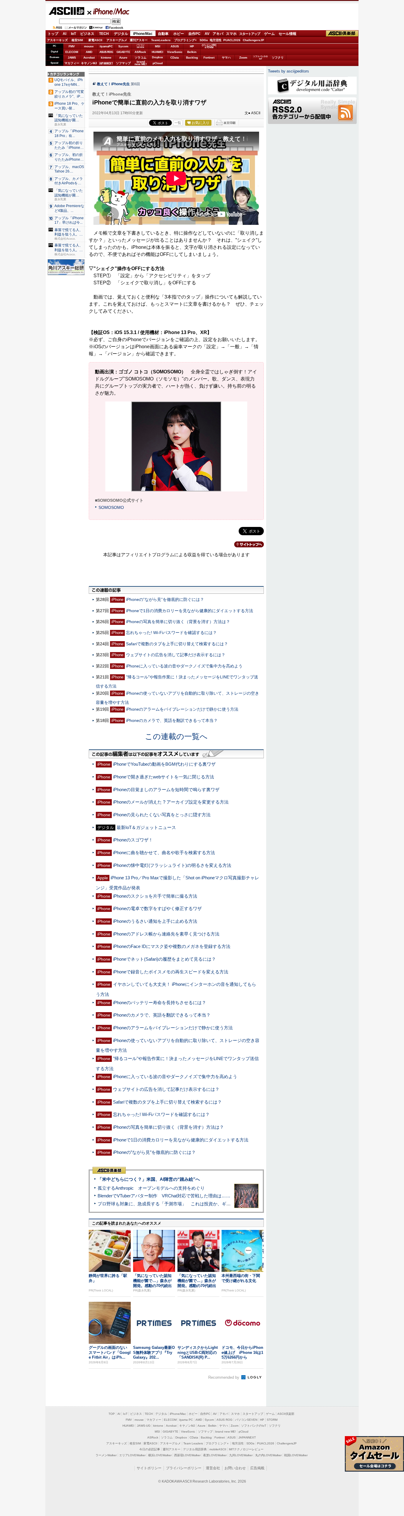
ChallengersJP (253, 40)
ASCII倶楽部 (342, 33)
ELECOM (71, 52)
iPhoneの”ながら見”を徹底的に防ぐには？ (165, 599)
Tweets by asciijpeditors (288, 71)
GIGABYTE (123, 52)
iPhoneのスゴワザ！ (133, 839)
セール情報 (287, 34)
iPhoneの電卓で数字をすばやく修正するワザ (157, 908)
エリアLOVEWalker (132, 1455)
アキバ (218, 34)
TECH (104, 34)
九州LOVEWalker (241, 1455)
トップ (53, 34)
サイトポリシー (149, 1468)
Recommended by (224, 1377)
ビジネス (87, 34)
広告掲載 (257, 1468)
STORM (272, 1419)
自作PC (194, 34)
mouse (89, 46)
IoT (73, 34)
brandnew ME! (141, 63)
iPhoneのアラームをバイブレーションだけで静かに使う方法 (182, 709)
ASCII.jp (66, 11)
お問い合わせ (235, 1468)
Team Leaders (193, 1443)
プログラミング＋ (217, 1443)
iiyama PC (186, 1419)
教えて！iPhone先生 (113, 84)
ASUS (175, 46)
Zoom (243, 57)
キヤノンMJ (89, 63)
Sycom (123, 46)
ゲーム (269, 34)
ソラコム (140, 57)
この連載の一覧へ (176, 736)
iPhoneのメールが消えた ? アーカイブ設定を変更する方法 (171, 801)
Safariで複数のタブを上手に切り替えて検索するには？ (177, 643)
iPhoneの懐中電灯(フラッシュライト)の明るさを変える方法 (172, 865)
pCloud (158, 63)
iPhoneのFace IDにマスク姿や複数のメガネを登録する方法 (171, 946)
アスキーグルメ (116, 40)
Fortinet (208, 57)
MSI (157, 46)
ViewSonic (174, 52)
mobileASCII (217, 1449)
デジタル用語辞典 (195, 1449)
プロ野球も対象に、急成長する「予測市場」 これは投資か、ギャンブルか (173, 1203)
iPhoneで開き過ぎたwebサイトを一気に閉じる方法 (163, 776)
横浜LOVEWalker (160, 1455)
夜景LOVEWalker (215, 1455)
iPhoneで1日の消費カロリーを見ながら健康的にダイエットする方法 (189, 610)
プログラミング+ (185, 40)
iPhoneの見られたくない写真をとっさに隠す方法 (162, 814)
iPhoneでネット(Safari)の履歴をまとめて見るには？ (164, 959)
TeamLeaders (161, 40)
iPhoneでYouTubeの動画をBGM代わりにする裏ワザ (164, 764)
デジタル (121, 34)
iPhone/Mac (108, 11)
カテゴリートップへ (245, 544)
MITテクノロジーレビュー (246, 1449)
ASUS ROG (106, 52)
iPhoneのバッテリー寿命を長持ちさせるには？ (159, 1002)
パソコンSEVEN (140, 46)
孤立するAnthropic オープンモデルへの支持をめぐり (151, 1188)
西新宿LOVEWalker (187, 1455)
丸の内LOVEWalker (268, 1455)
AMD (89, 52)
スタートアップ (249, 34)
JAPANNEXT (106, 63)
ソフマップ (123, 63)
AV (207, 34)
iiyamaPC (106, 46)
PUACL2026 (231, 40)
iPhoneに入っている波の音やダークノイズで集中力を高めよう (184, 666)
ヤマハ (226, 57)
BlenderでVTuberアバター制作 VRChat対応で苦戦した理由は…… (164, 1195)
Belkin (191, 52)
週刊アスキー (139, 40)
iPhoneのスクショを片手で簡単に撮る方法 (155, 896)
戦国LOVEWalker (296, 1455)
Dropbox (157, 57)
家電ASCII (95, 40)
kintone (106, 57)
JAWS (72, 57)
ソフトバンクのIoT (260, 57)
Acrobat (89, 57)
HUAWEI (157, 52)
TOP (112, 1413)
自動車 (163, 34)
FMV (72, 46)
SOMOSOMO (111, 507)
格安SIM (77, 40)
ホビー (178, 34)
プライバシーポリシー (183, 1468)
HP (192, 46)
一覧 (177, 123)
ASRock (140, 52)
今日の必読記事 (149, 1449)
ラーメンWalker (106, 1455)
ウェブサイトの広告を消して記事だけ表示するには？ (175, 654)
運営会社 (213, 1468)
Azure (123, 57)
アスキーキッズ (57, 40)
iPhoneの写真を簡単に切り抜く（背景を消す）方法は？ (178, 621)
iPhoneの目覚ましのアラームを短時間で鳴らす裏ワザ (166, 789)
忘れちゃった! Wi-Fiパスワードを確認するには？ (171, 632)
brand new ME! (225, 1431)
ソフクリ (278, 57)
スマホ (231, 34)
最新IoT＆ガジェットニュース (146, 827)
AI (64, 34)
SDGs (204, 40)
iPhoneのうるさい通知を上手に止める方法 (155, 921)
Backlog (192, 57)
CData (174, 57)
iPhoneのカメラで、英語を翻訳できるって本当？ (172, 720)
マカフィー (71, 63)
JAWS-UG (144, 1425)
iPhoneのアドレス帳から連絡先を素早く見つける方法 (166, 933)
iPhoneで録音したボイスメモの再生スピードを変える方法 (170, 971)
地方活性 (216, 40)
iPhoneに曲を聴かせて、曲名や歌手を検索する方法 (164, 852)
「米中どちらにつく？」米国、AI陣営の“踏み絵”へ (149, 1179)
